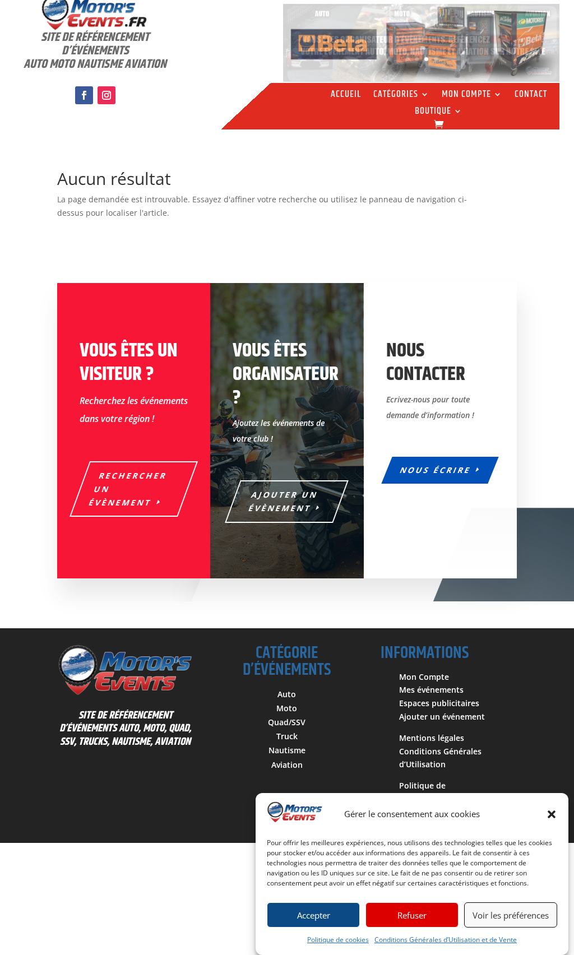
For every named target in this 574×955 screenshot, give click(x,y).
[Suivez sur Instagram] (106, 95)
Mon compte (466, 95)
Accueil (346, 95)
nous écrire (435, 470)
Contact (531, 95)
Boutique (433, 112)
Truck (287, 736)
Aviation (287, 764)
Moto (286, 708)
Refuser (412, 915)
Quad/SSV (286, 722)
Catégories (395, 95)
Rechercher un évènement (128, 489)
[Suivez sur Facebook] (84, 95)
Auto (286, 694)
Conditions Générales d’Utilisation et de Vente (445, 939)
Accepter (313, 915)
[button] (551, 814)
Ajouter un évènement (283, 501)
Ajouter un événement (442, 716)
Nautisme (287, 750)
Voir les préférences (511, 915)
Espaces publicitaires (439, 703)
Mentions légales (431, 738)
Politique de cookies (338, 939)
